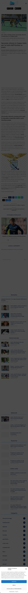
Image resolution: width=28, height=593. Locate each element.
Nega (14, 585)
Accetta (14, 581)
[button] (26, 569)
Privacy (16, 591)
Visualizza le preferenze (14, 588)
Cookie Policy (12, 591)
